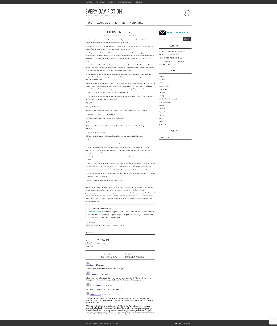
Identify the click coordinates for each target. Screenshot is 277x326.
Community (111, 2)
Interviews (162, 92)
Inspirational (163, 89)
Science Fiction (163, 112)
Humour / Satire (164, 86)
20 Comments (132, 35)
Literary (161, 96)
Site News (162, 115)
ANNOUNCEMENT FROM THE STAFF (172, 51)
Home (90, 22)
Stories (161, 118)
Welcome (89, 2)
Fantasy (161, 76)
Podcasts (161, 105)
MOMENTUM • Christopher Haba (169, 55)
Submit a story (103, 22)
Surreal (161, 122)
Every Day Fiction (103, 11)
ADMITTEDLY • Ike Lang (167, 64)
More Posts (101, 244)
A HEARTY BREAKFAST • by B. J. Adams (134, 257)
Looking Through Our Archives (169, 99)
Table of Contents (164, 125)
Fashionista (179, 323)
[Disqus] (120, 288)
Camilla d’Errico (94, 211)
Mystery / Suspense (165, 102)
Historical (162, 79)
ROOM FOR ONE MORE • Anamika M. (171, 61)
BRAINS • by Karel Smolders (109, 257)
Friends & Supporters (124, 2)
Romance (162, 109)
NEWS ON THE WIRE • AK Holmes (170, 58)
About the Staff (100, 2)
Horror (161, 83)
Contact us (138, 2)
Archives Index (136, 22)
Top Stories (120, 22)
